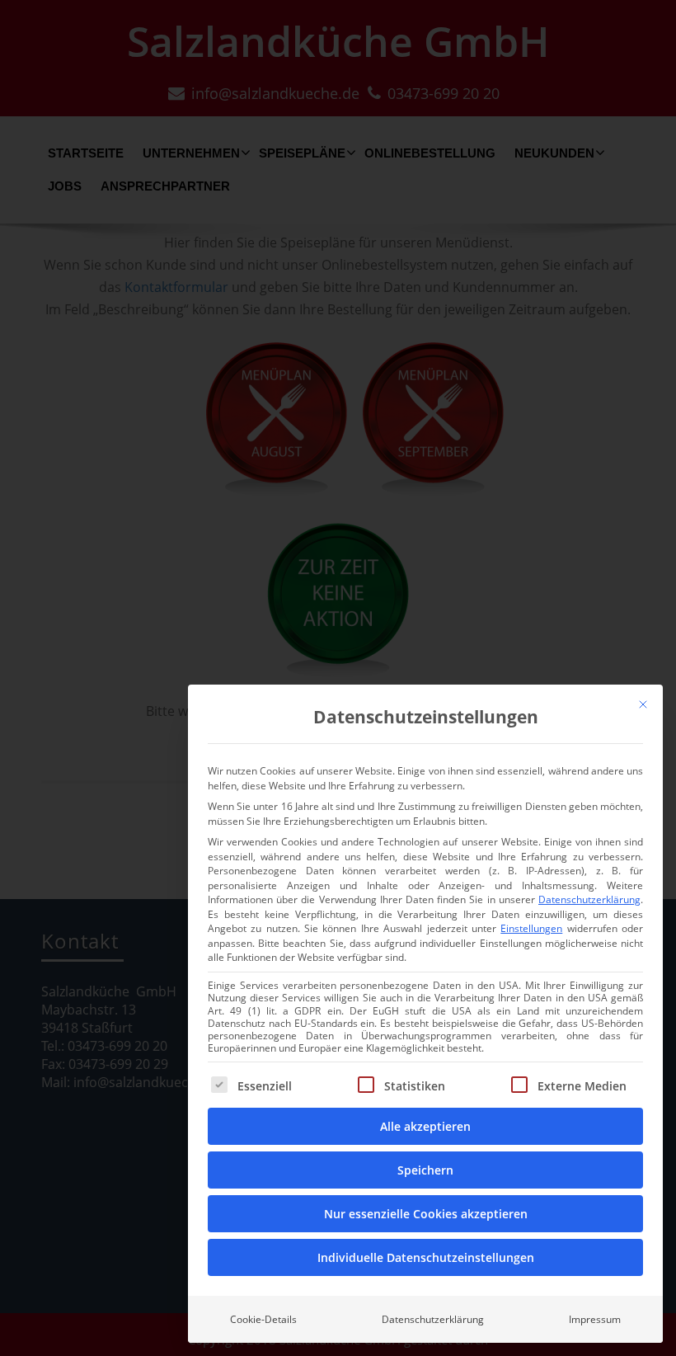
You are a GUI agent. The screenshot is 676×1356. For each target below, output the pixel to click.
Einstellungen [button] (531, 928)
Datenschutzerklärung (589, 899)
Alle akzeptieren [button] (425, 1126)
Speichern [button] (425, 1170)
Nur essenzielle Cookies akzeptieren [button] (426, 1214)
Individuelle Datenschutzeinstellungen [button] (425, 1257)
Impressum (595, 1319)
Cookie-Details (263, 1319)
